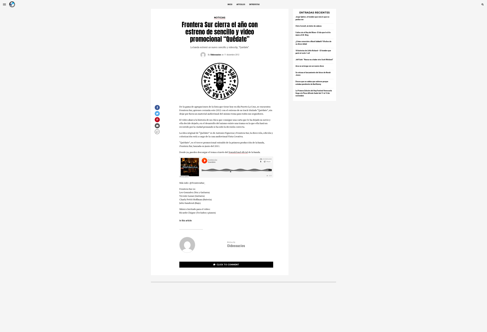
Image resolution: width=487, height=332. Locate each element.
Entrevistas (254, 4)
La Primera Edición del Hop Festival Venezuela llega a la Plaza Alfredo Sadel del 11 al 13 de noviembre (313, 93)
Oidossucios (215, 54)
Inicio (230, 4)
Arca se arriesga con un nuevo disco (309, 66)
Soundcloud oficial (238, 152)
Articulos (240, 4)
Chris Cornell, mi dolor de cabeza (308, 26)
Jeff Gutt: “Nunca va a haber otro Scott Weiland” (314, 60)
